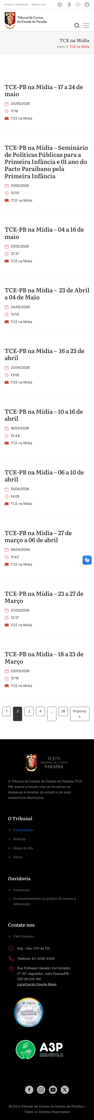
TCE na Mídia (21, 118)
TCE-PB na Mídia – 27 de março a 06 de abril (38, 536)
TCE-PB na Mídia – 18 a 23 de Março (44, 657)
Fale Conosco (24, 936)
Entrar (86, 4)
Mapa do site (39, 4)
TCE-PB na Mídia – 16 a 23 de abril (44, 354)
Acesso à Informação (17, 4)
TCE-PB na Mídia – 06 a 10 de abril (44, 475)
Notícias (19, 839)
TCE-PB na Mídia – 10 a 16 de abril (44, 415)
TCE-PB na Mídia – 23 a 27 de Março (44, 597)
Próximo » (79, 714)
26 (63, 711)
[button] (86, 26)
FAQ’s (17, 857)
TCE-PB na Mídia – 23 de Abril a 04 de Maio (47, 293)
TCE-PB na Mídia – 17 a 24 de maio (44, 90)
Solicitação (21, 890)
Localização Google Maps (37, 984)
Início (61, 46)
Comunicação (23, 830)
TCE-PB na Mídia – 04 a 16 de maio (44, 233)
